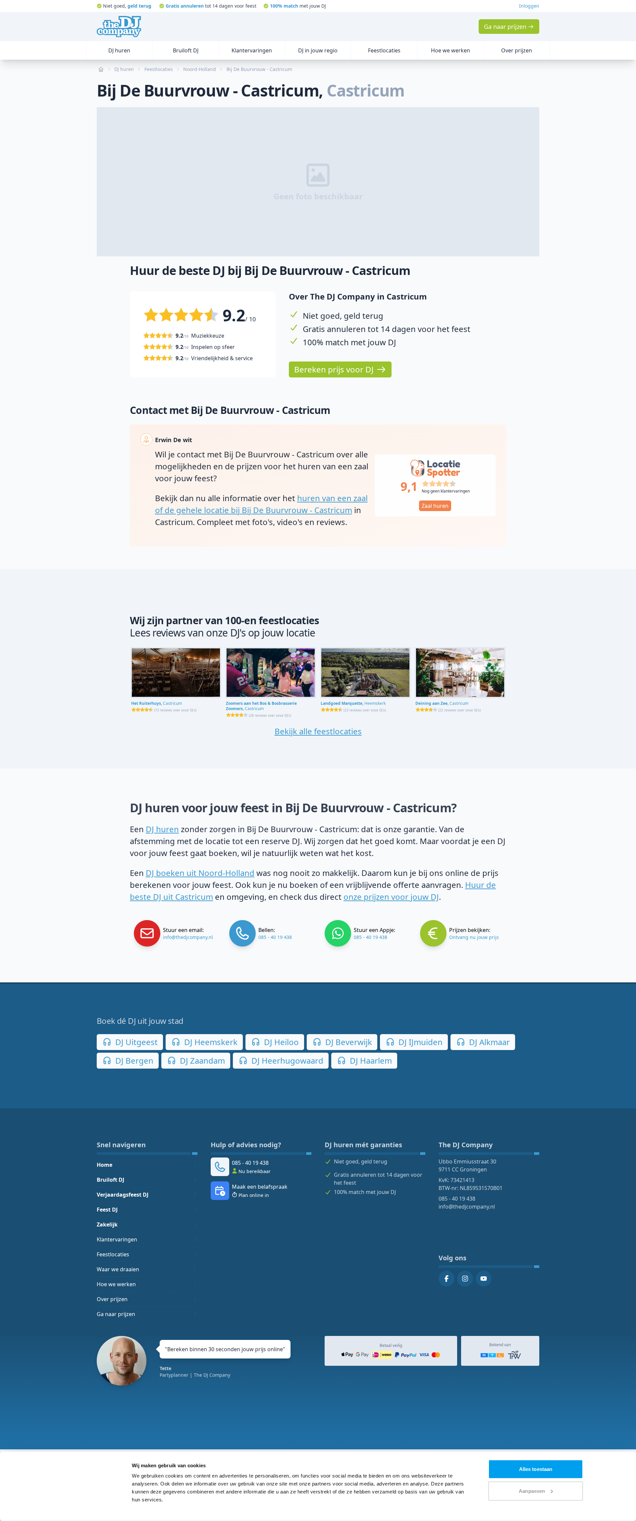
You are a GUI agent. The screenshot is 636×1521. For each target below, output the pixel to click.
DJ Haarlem (370, 1060)
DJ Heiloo (280, 1041)
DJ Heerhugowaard (286, 1060)
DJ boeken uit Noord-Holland (200, 872)
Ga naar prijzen (116, 1314)
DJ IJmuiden (420, 1041)
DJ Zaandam (201, 1060)
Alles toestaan (535, 1469)
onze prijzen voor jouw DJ (391, 896)
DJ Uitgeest (135, 1041)
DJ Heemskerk (210, 1041)
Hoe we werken (116, 1284)
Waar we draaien (118, 1269)
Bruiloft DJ (110, 1179)
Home (104, 1164)
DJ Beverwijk (347, 1041)
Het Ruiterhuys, (156, 703)
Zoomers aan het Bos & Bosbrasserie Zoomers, (261, 705)
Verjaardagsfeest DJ (122, 1194)
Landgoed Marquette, (353, 703)
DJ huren (162, 829)
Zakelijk (107, 1224)
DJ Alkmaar (488, 1041)
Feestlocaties (113, 1254)
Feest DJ (107, 1209)
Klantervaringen (117, 1239)
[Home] (119, 26)
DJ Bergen (133, 1060)
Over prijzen (112, 1299)
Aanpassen (532, 1490)
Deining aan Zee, (441, 703)
